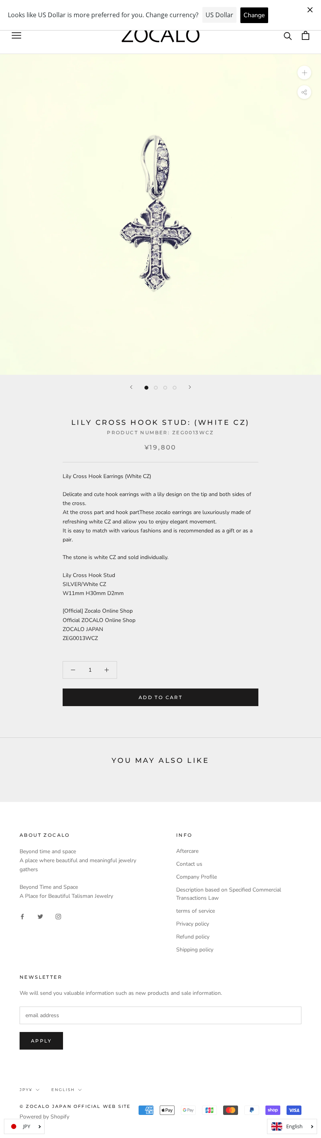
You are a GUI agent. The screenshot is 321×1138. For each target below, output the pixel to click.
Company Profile (196, 877)
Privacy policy (192, 924)
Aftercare (187, 851)
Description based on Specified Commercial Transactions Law (228, 894)
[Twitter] (40, 916)
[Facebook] (22, 916)
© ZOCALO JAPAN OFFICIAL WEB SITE (75, 1106)
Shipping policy (194, 949)
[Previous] (131, 387)
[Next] (190, 387)
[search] (288, 35)
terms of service (195, 911)
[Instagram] (58, 916)
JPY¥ (26, 1089)
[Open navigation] (16, 35)
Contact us (189, 864)
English (63, 1089)
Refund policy (192, 936)
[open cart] (305, 35)
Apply (41, 1041)
